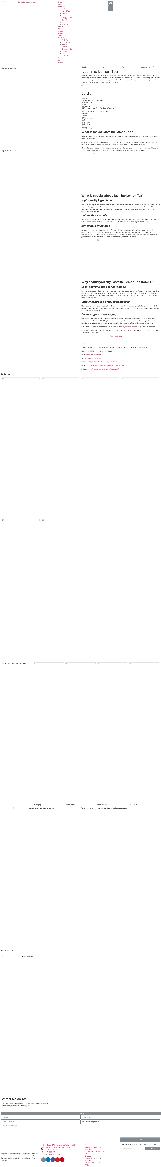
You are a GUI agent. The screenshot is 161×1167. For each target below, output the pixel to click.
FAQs (87, 1154)
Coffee (64, 15)
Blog (59, 29)
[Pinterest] (62, 1159)
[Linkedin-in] (48, 1159)
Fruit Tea (65, 9)
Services (61, 27)
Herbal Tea (66, 11)
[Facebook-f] (52, 1159)
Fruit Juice (65, 24)
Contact (61, 31)
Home (60, 2)
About (60, 4)
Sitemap (88, 1145)
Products (61, 6)
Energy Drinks (67, 18)
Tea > (124, 67)
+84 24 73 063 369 (48, 1152)
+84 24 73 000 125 (50, 1150)
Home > (105, 67)
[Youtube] (57, 1159)
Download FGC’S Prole (93, 1147)
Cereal (64, 20)
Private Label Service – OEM (95, 1151)
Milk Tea (65, 13)
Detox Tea (65, 22)
